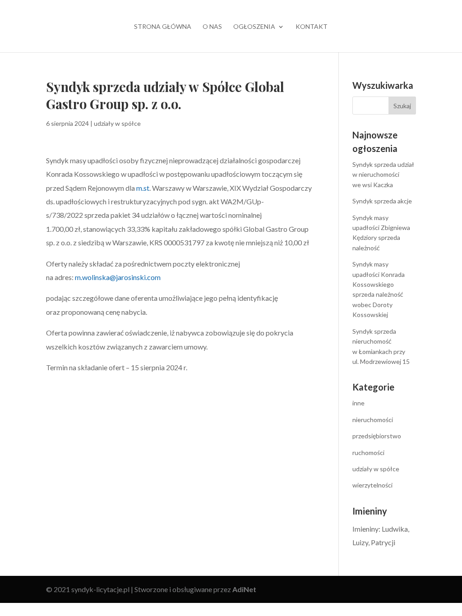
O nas (212, 26)
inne (358, 403)
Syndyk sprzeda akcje (382, 201)
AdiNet (244, 589)
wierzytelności (372, 485)
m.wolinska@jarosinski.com (118, 277)
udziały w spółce (117, 123)
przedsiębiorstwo (376, 436)
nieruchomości (372, 419)
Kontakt (312, 26)
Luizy (360, 542)
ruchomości (368, 452)
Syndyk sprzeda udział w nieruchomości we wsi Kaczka (383, 174)
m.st (142, 188)
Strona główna (162, 26)
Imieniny (365, 528)
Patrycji (383, 542)
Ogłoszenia (254, 26)
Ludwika (395, 528)
